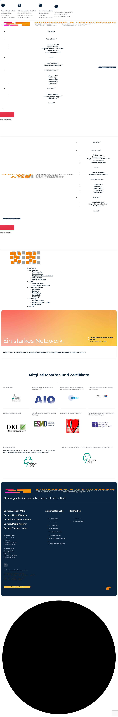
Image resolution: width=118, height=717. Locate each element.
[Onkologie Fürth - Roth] (17, 265)
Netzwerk (93, 339)
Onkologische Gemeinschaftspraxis (101, 337)
